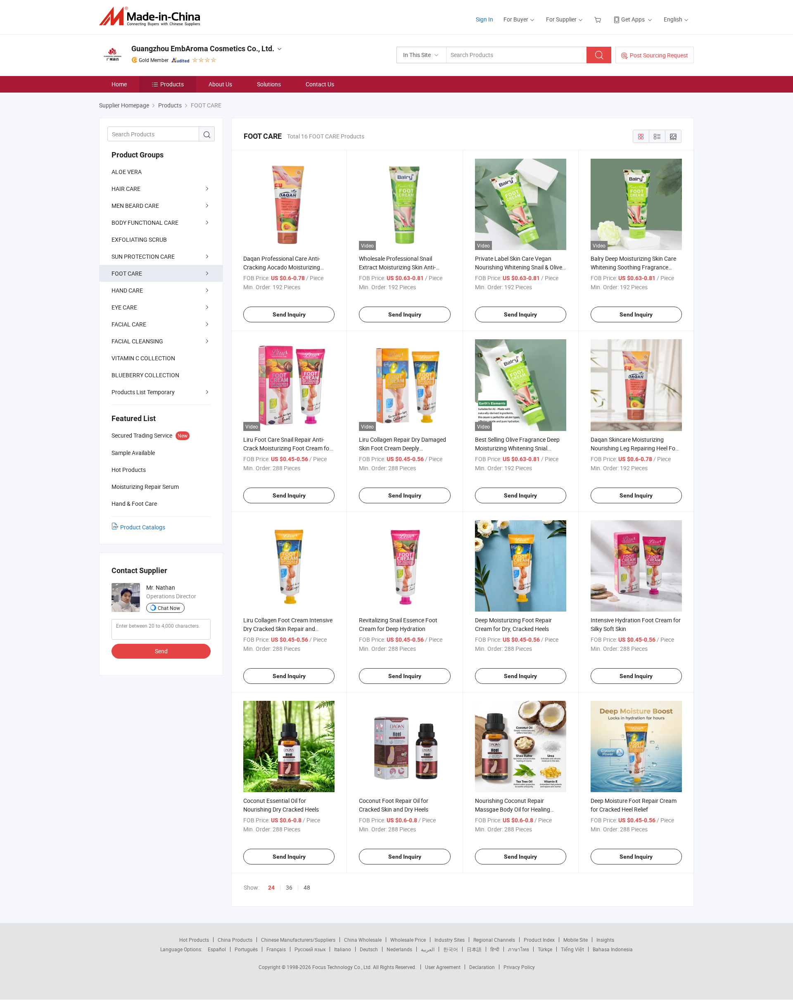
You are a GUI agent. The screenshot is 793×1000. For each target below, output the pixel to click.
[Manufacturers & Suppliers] (152, 16)
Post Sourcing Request (659, 55)
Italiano (342, 949)
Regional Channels (494, 939)
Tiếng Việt (572, 949)
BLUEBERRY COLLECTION (145, 375)
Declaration (482, 967)
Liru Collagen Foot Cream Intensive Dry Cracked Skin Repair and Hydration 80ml (287, 628)
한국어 (450, 949)
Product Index (539, 939)
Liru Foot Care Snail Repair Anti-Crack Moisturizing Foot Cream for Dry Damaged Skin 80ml (287, 448)
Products (172, 84)
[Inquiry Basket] (598, 19)
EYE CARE (124, 307)
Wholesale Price (408, 939)
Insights (605, 939)
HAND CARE (127, 290)
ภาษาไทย (518, 949)
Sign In (484, 19)
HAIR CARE (126, 189)
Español (217, 949)
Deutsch (369, 949)
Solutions (269, 84)
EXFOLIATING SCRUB (139, 239)
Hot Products (194, 939)
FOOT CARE (127, 273)
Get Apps (633, 19)
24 (271, 887)
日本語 (474, 949)
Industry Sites (449, 939)
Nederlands (399, 949)
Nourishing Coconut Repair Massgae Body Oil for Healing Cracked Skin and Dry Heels (512, 809)
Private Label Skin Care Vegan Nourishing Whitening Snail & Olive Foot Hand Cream (518, 267)
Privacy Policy (519, 967)
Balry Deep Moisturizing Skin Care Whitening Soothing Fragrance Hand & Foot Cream (633, 267)
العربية (427, 949)
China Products (235, 939)
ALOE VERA (127, 172)
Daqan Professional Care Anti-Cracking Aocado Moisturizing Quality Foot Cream (281, 267)
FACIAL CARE (129, 324)
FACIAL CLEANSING (137, 341)
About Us (220, 84)
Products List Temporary (143, 392)
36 (289, 887)
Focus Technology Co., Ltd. (342, 967)
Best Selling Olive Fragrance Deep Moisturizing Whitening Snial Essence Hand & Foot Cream (517, 448)
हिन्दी (494, 949)
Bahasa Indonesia (613, 949)
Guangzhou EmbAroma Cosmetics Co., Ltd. (202, 48)
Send (161, 651)
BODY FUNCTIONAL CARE (145, 222)
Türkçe (545, 949)
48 (307, 887)
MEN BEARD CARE (135, 206)
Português (246, 949)
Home (119, 84)
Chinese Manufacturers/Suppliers (298, 939)
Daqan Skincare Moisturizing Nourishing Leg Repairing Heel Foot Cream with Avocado (636, 448)
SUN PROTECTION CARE (143, 256)
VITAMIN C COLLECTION (143, 358)
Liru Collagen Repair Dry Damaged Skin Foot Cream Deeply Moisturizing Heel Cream (402, 448)
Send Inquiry (289, 314)
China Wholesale (363, 939)
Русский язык (309, 949)
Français (276, 949)
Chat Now (169, 608)
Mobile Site (575, 939)
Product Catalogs (142, 527)
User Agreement (443, 967)
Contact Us (320, 84)
